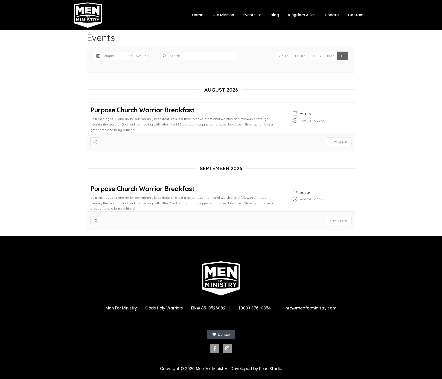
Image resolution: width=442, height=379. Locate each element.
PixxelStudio (270, 368)
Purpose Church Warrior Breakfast (142, 110)
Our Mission (223, 14)
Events (249, 14)
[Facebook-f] (214, 348)
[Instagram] (227, 348)
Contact (356, 14)
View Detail (339, 141)
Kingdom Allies (302, 14)
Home (197, 14)
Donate (332, 14)
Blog (275, 14)
